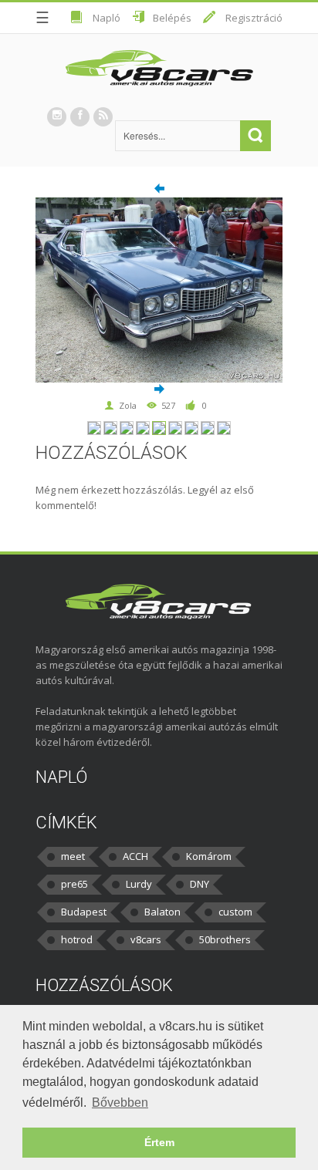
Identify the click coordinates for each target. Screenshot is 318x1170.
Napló (106, 18)
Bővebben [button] (120, 1102)
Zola (128, 405)
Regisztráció (253, 18)
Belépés (172, 18)
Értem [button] (159, 1142)
